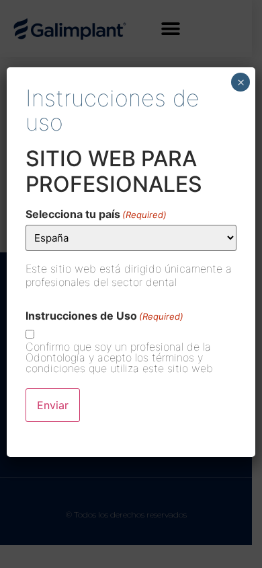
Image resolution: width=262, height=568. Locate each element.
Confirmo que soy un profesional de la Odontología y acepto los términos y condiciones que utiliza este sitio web (119, 357)
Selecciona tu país (96, 214)
